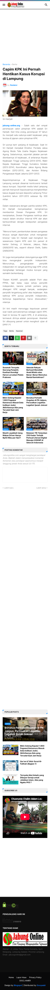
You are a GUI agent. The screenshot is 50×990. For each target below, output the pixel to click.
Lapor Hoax (21, 977)
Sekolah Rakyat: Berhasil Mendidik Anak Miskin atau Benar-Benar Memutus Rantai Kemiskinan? (36, 372)
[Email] (29, 338)
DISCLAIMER (25, 980)
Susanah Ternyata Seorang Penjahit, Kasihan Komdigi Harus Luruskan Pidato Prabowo (13, 372)
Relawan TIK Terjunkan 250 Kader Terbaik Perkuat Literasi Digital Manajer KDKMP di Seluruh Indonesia (36, 438)
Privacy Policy (35, 977)
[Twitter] (11, 338)
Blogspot (18, 985)
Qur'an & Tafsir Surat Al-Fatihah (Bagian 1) (31, 762)
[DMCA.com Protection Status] (11, 907)
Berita (14, 64)
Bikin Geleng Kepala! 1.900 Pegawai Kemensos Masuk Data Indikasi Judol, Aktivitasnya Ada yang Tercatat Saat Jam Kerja (13, 405)
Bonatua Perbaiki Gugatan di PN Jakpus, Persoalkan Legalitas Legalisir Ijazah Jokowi (36, 401)
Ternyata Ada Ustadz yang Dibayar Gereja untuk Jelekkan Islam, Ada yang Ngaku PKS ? (32, 779)
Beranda (6, 64)
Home (11, 977)
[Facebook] (5, 338)
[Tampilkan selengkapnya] (35, 338)
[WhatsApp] (17, 338)
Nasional (19, 331)
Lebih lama (41, 488)
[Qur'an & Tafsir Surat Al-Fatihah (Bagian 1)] (10, 765)
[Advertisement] (25, 38)
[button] (3, 5)
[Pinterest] (23, 338)
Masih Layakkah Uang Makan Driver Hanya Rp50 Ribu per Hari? (13, 435)
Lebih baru (8, 488)
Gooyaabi (41, 985)
